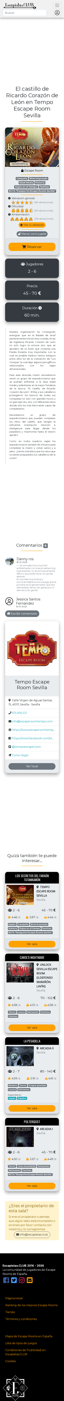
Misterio (13, 1085)
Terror (12, 1012)
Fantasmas (43, 1166)
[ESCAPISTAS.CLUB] (20, 5)
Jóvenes (13, 1016)
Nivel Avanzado (38, 178)
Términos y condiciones (21, 1319)
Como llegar (20, 755)
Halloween (32, 1012)
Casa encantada (26, 1166)
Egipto (12, 924)
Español (22, 1098)
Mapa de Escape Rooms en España (28, 1336)
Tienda (10, 1312)
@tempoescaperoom (26, 746)
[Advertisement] (32, 49)
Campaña (22, 178)
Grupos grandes (37, 1085)
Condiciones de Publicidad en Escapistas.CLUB (25, 1352)
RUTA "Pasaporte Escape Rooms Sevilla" (32, 191)
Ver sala (32, 944)
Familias (44, 187)
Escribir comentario (23, 613)
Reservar (34, 247)
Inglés (12, 1098)
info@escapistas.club (34, 1234)
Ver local (32, 766)
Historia (40, 182)
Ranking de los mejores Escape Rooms (31, 1305)
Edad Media (26, 182)
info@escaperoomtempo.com (32, 721)
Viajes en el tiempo (26, 187)
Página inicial (14, 1298)
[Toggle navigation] (57, 5)
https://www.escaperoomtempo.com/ (37, 730)
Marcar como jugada (33, 233)
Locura (21, 1012)
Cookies (10, 1361)
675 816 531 (19, 713)
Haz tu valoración (33, 224)
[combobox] (25, 13)
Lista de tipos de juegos (21, 1343)
